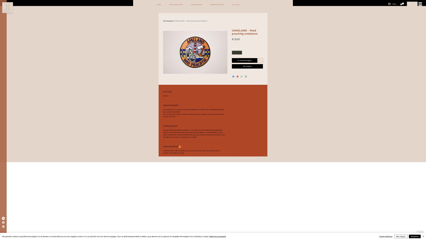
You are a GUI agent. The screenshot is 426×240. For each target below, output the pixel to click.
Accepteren (415, 236)
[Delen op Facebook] (233, 76)
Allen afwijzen (401, 236)
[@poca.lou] (3, 218)
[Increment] (240, 53)
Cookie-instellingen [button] (385, 236)
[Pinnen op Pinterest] (237, 76)
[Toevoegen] (260, 60)
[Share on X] (246, 76)
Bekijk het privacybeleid (217, 236)
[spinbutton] (237, 53)
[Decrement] (233, 53)
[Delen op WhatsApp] (241, 76)
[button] (402, 4)
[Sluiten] (423, 236)
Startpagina (168, 21)
